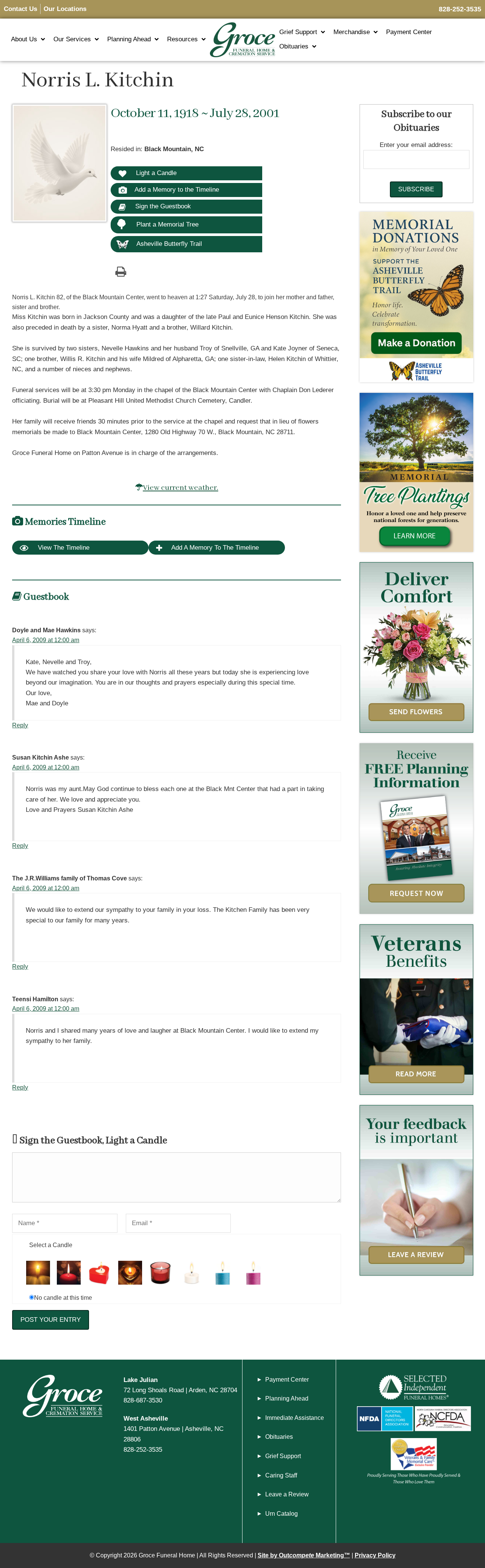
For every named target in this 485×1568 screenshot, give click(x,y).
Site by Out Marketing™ (304, 1555)
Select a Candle (50, 1245)
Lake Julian (141, 1380)
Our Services (72, 39)
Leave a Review (287, 1494)
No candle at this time (63, 1297)
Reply (20, 725)
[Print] (120, 271)
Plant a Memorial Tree (167, 224)
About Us (24, 39)
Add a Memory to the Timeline (177, 189)
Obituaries (293, 46)
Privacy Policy (375, 1555)
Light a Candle (155, 173)
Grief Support (298, 32)
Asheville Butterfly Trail (169, 243)
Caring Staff (281, 1475)
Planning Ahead (129, 39)
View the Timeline (62, 547)
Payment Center (409, 32)
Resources (182, 39)
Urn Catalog (281, 1513)
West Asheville (146, 1418)
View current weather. (180, 487)
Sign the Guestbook (162, 206)
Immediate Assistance (294, 1418)
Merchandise (351, 32)
